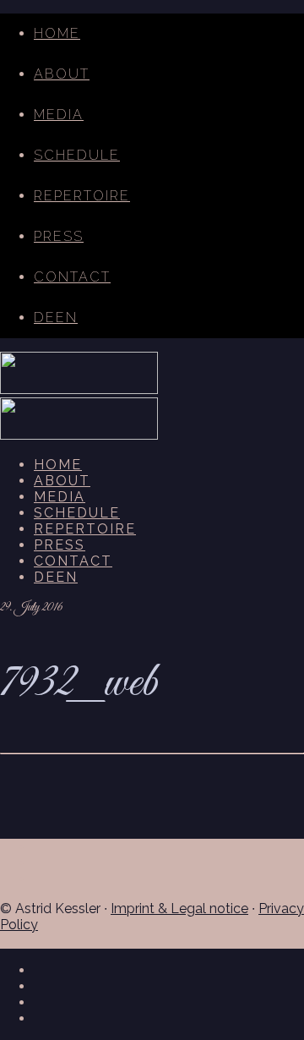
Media (59, 115)
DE (45, 317)
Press (59, 236)
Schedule (77, 155)
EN (67, 317)
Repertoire (82, 196)
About (62, 74)
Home (57, 33)
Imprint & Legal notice (179, 908)
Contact (72, 277)
